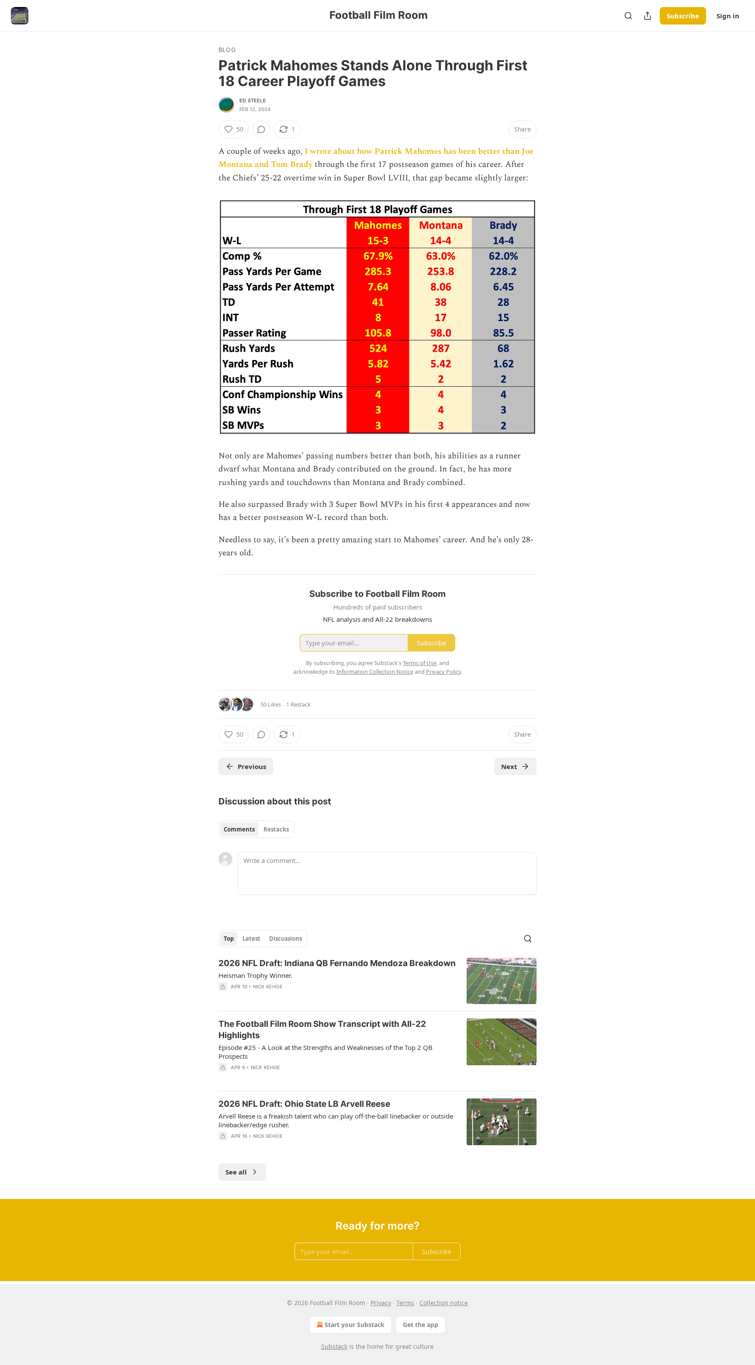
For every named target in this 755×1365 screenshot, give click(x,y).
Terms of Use (419, 663)
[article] (377, 981)
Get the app (420, 1324)
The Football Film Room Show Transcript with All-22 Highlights (322, 1029)
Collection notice (443, 1303)
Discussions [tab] (285, 938)
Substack (334, 1346)
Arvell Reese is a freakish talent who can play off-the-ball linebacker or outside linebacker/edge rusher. (335, 1120)
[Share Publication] (647, 15)
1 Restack (298, 704)
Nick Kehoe (268, 987)
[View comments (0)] (261, 129)
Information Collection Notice (374, 672)
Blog (227, 49)
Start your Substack (354, 1324)
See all (236, 1172)
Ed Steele (252, 100)
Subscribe (683, 15)
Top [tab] (229, 938)
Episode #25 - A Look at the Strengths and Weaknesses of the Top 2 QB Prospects (325, 1051)
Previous (252, 766)
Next (509, 766)
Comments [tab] (239, 829)
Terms (405, 1303)
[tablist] (256, 829)
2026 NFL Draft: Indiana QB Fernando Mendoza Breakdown (337, 963)
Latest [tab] (251, 938)
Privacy (381, 1303)
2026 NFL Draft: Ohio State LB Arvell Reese (304, 1104)
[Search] (628, 15)
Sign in (728, 15)
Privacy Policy (443, 672)
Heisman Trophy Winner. (255, 975)
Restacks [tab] (276, 829)
